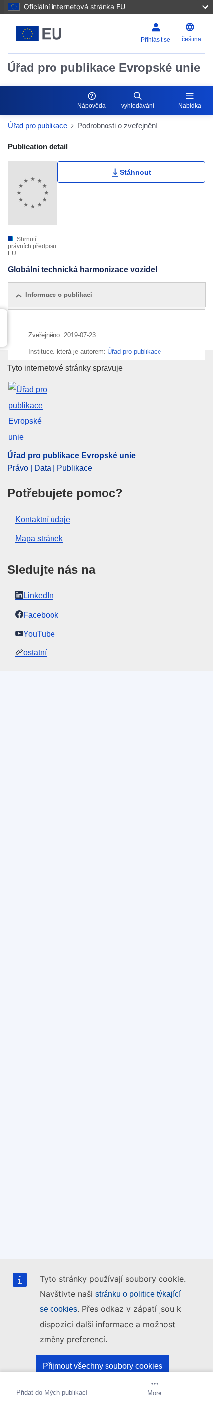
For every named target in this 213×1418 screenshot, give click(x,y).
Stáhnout (135, 172)
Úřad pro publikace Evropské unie (103, 67)
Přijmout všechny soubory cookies (102, 1366)
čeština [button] (191, 39)
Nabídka (189, 105)
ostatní (35, 653)
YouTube (39, 634)
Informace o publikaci (58, 294)
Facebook (40, 615)
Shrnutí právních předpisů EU (32, 246)
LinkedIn (38, 595)
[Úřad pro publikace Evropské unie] (42, 33)
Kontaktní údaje (42, 519)
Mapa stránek (39, 538)
